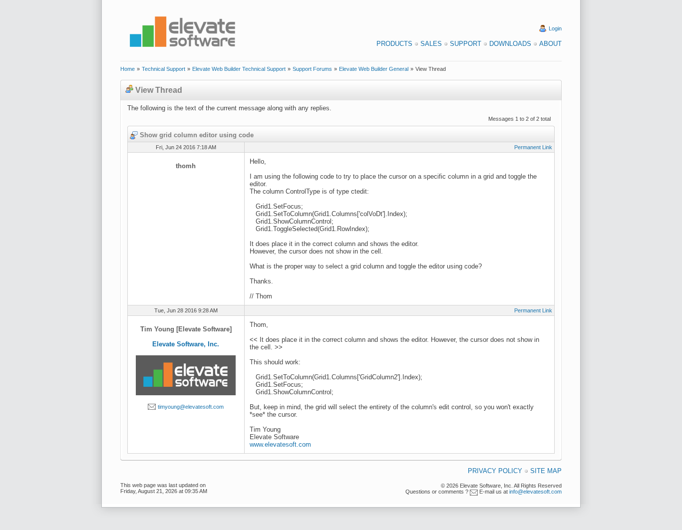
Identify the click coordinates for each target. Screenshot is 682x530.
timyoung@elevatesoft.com (191, 407)
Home (127, 69)
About (550, 43)
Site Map (546, 471)
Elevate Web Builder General (373, 69)
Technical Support (163, 69)
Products (394, 43)
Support (465, 43)
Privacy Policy (495, 471)
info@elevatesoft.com (535, 492)
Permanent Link (533, 147)
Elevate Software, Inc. (185, 344)
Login (555, 28)
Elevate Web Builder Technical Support (239, 69)
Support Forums (312, 69)
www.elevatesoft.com (280, 444)
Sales (431, 43)
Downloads (510, 43)
